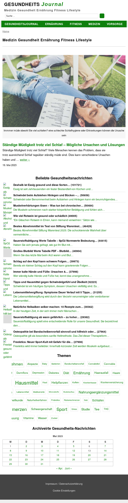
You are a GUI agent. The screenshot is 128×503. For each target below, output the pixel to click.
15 (10, 455)
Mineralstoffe (54, 392)
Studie (85, 409)
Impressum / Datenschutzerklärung (64, 483)
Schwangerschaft (41, 409)
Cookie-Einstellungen (64, 490)
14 (105, 450)
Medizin (94, 24)
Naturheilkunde (13, 400)
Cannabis (109, 363)
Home (5, 31)
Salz (86, 400)
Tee (97, 409)
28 (105, 459)
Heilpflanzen (60, 382)
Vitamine (28, 418)
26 (73, 459)
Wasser (42, 418)
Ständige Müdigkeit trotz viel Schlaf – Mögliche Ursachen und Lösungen (63, 144)
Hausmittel (26, 382)
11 (57, 450)
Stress (74, 409)
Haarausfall (101, 373)
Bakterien (56, 363)
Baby (44, 363)
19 (73, 455)
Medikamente (38, 392)
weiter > (25, 160)
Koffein (75, 382)
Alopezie (32, 364)
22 (10, 459)
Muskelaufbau (68, 392)
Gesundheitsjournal (21, 24)
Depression (38, 372)
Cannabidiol (94, 363)
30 (26, 464)
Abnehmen (13, 364)
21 (105, 455)
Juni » (68, 468)
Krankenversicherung (112, 382)
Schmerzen (15, 409)
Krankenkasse (89, 382)
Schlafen (98, 400)
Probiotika (55, 400)
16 (26, 455)
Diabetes (54, 372)
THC (106, 409)
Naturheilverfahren (37, 400)
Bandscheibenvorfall (74, 363)
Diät (66, 372)
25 (57, 459)
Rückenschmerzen (72, 400)
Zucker (54, 418)
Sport (61, 409)
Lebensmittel (22, 391)
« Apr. (59, 468)
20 (89, 455)
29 (10, 464)
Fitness (76, 24)
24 (42, 459)
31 (42, 464)
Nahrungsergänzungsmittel (99, 391)
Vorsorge (115, 24)
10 (42, 450)
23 (26, 459)
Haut (44, 382)
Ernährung (54, 24)
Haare (116, 373)
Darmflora (22, 372)
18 (57, 455)
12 (73, 450)
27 (89, 459)
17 (42, 455)
